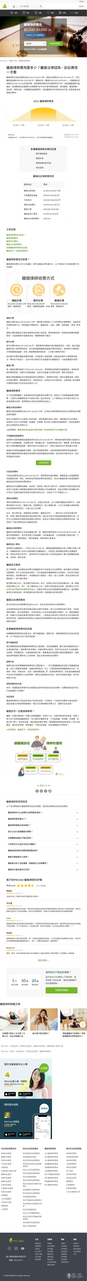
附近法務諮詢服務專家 (31, 1173)
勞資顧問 (4, 1195)
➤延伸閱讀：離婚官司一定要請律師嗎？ (23, 730)
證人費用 (69, 1171)
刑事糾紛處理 (6, 1192)
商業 (12, 1052)
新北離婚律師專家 (51, 1157)
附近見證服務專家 (29, 1177)
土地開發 (4, 1209)
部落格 (37, 1249)
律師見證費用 (71, 1167)
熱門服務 (50, 1249)
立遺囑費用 (70, 1185)
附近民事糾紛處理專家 (31, 1180)
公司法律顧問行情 (73, 1192)
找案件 (63, 1243)
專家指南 (64, 1251)
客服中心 (76, 1243)
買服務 (49, 1243)
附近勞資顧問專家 (29, 1210)
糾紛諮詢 (20, 1052)
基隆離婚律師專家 (51, 1181)
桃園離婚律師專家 (51, 1164)
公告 (74, 1254)
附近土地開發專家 (29, 1226)
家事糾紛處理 (25, 1046)
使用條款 (76, 1246)
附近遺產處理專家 (29, 1197)
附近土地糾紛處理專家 (31, 1170)
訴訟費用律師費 (72, 1157)
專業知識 (50, 1257)
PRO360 (3, 61)
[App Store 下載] (10, 1094)
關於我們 (38, 1243)
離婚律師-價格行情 (55, 1046)
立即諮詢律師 (43, 463)
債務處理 (4, 1206)
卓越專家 (64, 1257)
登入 (82, 6)
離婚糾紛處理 (39, 1046)
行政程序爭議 (6, 1202)
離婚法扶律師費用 (14, 245)
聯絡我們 (38, 1259)
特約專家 (64, 1259)
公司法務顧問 (6, 1199)
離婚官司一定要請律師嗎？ (17, 251)
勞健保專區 (65, 1262)
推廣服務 (64, 1254)
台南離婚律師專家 (51, 1171)
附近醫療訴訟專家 (29, 1157)
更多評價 (42, 961)
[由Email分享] (42, 791)
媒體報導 (38, 1246)
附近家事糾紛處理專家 (31, 1193)
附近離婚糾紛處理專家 (31, 1190)
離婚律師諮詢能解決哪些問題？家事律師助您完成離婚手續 (42, 430)
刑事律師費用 (71, 1188)
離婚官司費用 (12, 241)
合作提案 (38, 1257)
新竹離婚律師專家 (51, 1178)
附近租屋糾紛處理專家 (31, 1153)
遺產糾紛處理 (6, 1181)
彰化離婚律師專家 (51, 1185)
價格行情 (13, 61)
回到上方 (43, 786)
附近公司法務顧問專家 (31, 1213)
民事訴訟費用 (71, 1178)
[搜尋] (40, 6)
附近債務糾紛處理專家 (31, 1222)
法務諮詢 (14, 1046)
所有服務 (50, 1251)
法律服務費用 (71, 1164)
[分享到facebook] (38, 791)
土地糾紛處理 (6, 1164)
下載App (81, 1)
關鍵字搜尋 (51, 1265)
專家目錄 (50, 1259)
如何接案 (64, 1249)
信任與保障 (77, 1251)
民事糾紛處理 (31, 1052)
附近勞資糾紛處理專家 (31, 1160)
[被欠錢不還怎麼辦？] (45, 1037)
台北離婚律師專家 (51, 1153)
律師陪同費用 (71, 1160)
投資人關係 (39, 1254)
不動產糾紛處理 (7, 1188)
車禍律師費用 (71, 1153)
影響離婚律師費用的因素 (16, 248)
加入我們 (38, 1251)
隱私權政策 (77, 1249)
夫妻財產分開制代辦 (8, 1171)
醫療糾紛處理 (6, 1157)
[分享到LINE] (49, 791)
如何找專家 (51, 1246)
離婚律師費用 (24, 61)
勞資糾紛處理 (6, 1160)
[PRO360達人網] (9, 1249)
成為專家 (64, 1246)
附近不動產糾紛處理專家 (32, 1200)
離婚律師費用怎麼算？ (15, 235)
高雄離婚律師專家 (51, 1167)
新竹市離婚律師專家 (52, 1174)
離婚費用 (69, 1181)
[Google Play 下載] (24, 1094)
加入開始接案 (42, 49)
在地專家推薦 (51, 1262)
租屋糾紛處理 (6, 1153)
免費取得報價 (55, 43)
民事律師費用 (71, 1174)
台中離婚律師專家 (51, 1160)
